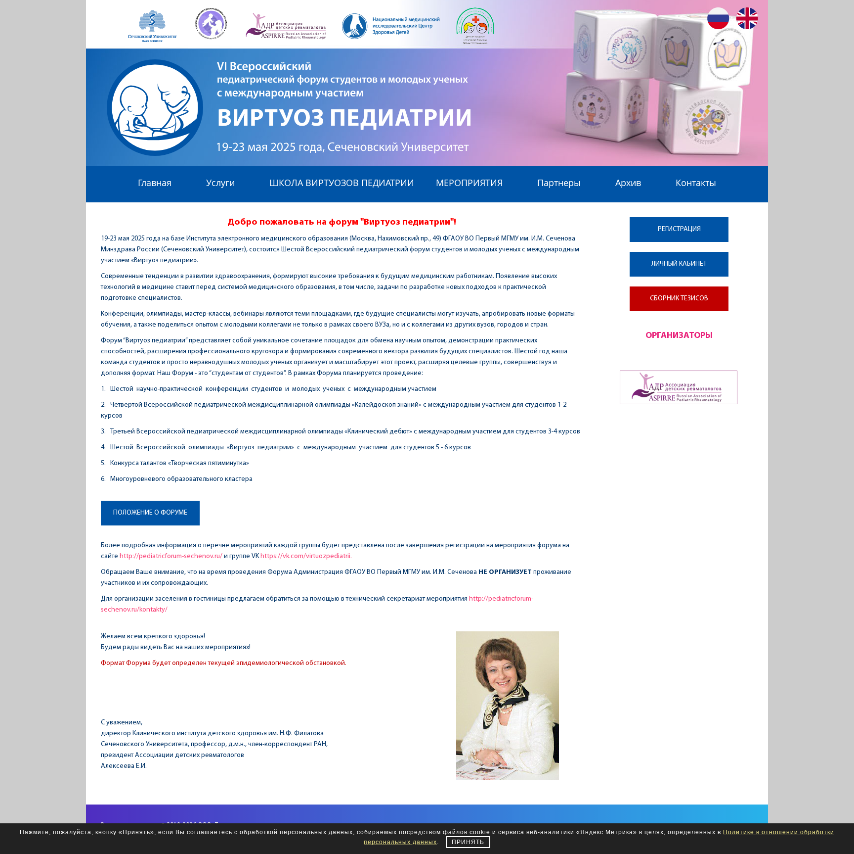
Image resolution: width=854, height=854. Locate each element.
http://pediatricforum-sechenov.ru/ (171, 556)
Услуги (220, 183)
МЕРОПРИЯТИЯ (469, 183)
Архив (628, 183)
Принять (468, 842)
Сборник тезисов (679, 298)
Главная (154, 183)
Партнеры (559, 183)
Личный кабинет (679, 264)
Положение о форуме (150, 513)
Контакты (696, 183)
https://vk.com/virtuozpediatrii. (306, 556)
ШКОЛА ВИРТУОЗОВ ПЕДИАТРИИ (341, 183)
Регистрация (679, 229)
